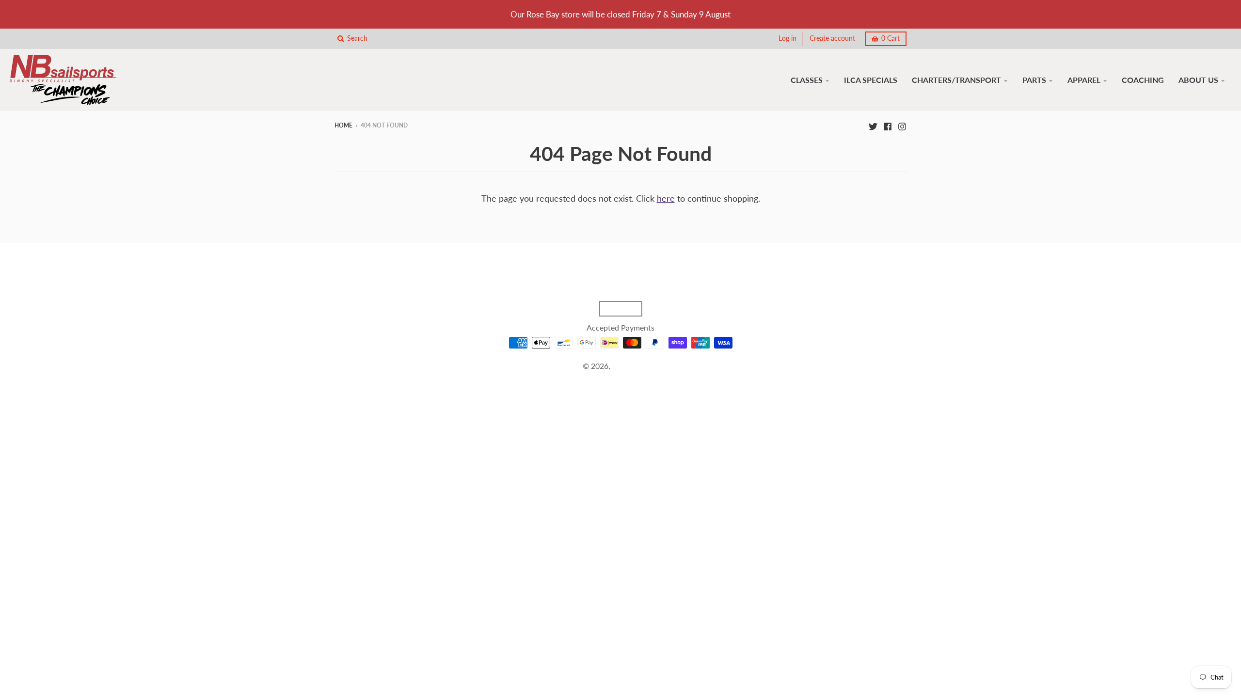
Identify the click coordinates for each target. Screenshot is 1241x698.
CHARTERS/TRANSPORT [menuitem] (956, 79)
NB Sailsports (635, 365)
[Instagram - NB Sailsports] (902, 125)
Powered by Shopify (620, 377)
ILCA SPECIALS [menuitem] (870, 79)
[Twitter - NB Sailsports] (873, 125)
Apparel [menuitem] (1083, 79)
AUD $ (616, 308)
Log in (787, 38)
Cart (890, 38)
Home (343, 125)
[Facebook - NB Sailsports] (887, 125)
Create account (832, 38)
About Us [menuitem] (1198, 79)
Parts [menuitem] (1034, 79)
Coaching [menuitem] (1143, 79)
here (666, 198)
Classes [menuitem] (807, 79)
